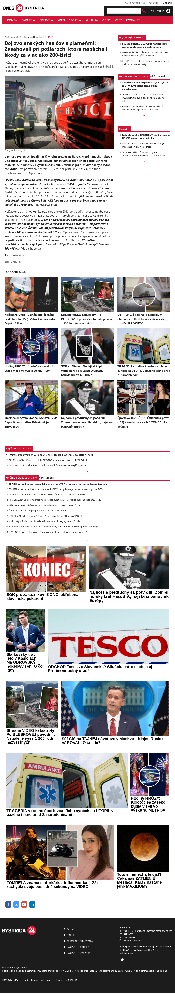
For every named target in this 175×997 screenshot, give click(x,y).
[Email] (24, 904)
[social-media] (121, 960)
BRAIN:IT (72, 980)
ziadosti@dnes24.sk (129, 953)
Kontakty (133, 20)
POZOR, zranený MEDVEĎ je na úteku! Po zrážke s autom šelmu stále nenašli (144, 45)
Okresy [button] (27, 20)
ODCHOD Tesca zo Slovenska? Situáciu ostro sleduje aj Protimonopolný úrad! (48, 532)
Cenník (70, 934)
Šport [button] (74, 20)
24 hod (161, 76)
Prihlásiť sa (157, 11)
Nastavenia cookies (77, 946)
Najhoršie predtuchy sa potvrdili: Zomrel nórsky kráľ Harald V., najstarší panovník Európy (54, 526)
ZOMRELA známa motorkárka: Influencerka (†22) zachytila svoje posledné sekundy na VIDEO (144, 97)
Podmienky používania (79, 940)
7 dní (152, 76)
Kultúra (92, 20)
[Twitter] (16, 904)
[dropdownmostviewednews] (144, 70)
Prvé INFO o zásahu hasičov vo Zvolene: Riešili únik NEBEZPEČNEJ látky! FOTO (145, 62)
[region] (46, 8)
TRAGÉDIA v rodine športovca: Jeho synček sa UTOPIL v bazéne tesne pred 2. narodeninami (145, 85)
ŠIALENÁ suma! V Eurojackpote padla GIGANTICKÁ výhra (37, 510)
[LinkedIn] (32, 904)
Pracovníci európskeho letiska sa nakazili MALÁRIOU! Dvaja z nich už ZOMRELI (142, 108)
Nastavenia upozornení (80, 952)
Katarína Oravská (33, 36)
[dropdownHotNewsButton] (144, 161)
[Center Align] (144, 11)
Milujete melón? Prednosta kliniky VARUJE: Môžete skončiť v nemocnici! (143, 145)
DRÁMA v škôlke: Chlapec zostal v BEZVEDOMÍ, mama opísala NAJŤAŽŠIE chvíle (145, 54)
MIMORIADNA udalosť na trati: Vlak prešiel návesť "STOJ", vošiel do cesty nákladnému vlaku (55, 499)
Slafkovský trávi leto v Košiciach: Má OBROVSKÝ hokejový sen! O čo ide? (45, 521)
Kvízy (118, 20)
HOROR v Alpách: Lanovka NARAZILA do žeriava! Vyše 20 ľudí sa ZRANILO (46, 515)
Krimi (61, 20)
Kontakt (71, 928)
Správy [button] (45, 20)
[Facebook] (8, 904)
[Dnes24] (34, 8)
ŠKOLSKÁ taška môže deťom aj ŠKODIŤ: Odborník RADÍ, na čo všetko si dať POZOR (143, 154)
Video (106, 20)
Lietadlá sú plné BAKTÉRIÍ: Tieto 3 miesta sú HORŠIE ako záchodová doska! (146, 136)
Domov (12, 20)
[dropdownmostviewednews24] (144, 115)
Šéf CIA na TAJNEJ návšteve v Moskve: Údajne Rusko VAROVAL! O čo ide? (45, 505)
